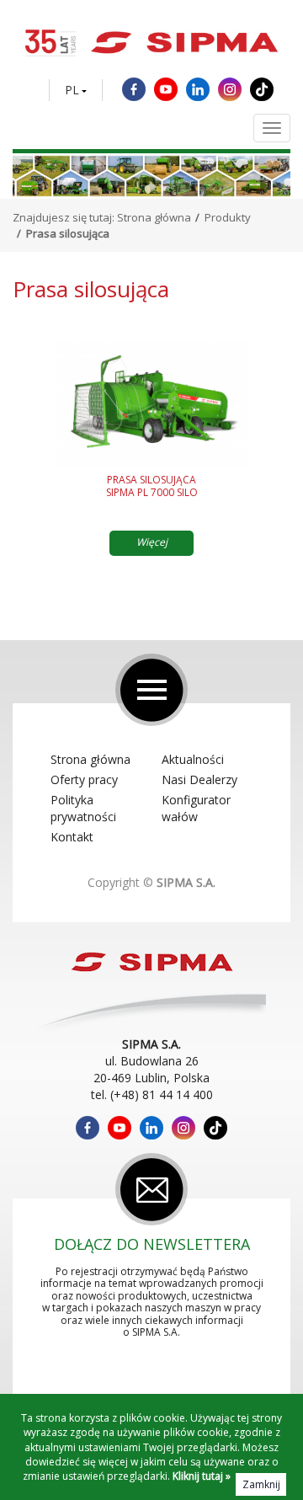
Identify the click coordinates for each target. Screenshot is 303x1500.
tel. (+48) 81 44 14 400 (152, 1094)
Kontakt (71, 837)
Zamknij (261, 1484)
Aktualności (193, 759)
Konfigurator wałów (196, 808)
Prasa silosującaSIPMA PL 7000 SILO (152, 486)
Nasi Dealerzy (199, 779)
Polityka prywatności (83, 808)
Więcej (151, 542)
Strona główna (154, 217)
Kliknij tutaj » (202, 1476)
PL (72, 90)
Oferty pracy (84, 779)
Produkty (228, 217)
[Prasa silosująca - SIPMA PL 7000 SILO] (151, 402)
